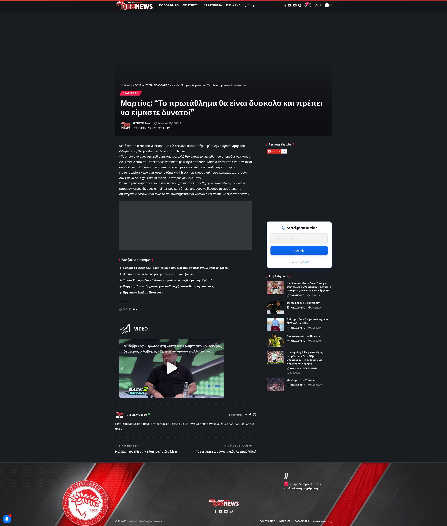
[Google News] (295, 5)
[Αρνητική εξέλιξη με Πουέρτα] (275, 340)
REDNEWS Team (142, 123)
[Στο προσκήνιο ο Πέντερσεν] (275, 307)
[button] (253, 5)
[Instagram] (300, 5)
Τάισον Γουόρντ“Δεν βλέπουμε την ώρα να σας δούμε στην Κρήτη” (167, 280)
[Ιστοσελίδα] (245, 415)
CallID (306, 262)
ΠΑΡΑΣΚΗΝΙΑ (297, 295)
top (135, 309)
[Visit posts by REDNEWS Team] (125, 125)
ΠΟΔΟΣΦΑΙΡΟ (130, 93)
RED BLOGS (295, 368)
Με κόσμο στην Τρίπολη (301, 380)
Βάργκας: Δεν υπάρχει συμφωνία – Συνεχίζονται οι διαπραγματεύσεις (168, 286)
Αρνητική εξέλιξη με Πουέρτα (303, 336)
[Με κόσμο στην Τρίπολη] (275, 384)
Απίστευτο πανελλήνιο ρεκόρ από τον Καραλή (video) (158, 274)
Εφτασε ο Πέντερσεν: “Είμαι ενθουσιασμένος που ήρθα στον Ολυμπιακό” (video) (176, 268)
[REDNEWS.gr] (134, 5)
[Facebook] (285, 5)
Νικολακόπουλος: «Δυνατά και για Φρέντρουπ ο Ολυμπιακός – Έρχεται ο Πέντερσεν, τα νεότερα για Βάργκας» (309, 287)
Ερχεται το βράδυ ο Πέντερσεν (143, 292)
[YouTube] (289, 5)
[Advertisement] (185, 225)
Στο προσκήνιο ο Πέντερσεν (303, 302)
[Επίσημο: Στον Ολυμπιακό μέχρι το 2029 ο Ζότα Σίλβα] (275, 324)
